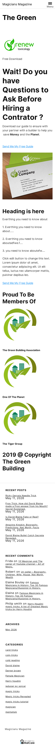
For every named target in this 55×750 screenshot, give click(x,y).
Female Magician (15, 675)
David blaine (13, 665)
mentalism (11, 712)
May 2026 (11, 629)
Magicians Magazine (17, 4)
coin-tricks (12, 655)
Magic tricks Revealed (18, 696)
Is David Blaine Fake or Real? (22, 517)
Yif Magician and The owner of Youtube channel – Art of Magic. (25, 564)
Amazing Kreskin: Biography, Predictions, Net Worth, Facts (22, 526)
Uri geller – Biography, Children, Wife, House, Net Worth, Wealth (26, 575)
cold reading (13, 660)
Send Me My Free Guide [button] (17, 146)
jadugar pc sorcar (16, 686)
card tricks (12, 650)
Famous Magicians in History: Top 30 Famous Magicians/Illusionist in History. (27, 585)
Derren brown (13, 670)
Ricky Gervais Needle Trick (21, 495)
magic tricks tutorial (17, 701)
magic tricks (13, 691)
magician (11, 706)
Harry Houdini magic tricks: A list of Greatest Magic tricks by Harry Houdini (27, 606)
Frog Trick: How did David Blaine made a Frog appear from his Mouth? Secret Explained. (27, 506)
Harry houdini (13, 681)
